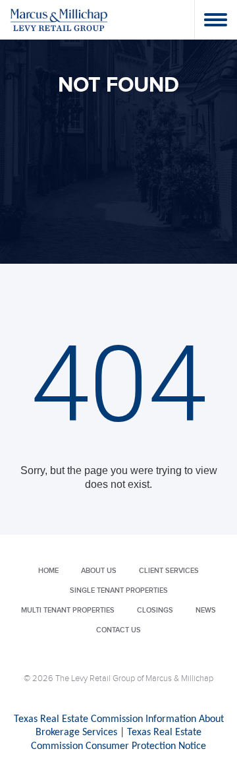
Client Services (169, 570)
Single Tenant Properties (119, 590)
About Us (99, 570)
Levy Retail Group (59, 19)
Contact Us (118, 630)
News (206, 610)
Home (48, 570)
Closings (155, 610)
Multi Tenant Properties (68, 610)
